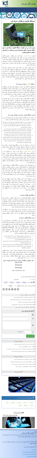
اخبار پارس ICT (18, 412)
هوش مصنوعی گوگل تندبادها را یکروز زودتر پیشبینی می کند (23, 304)
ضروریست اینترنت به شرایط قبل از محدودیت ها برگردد (24, 344)
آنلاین (19, 405)
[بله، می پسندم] (18, 285)
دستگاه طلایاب (27, 151)
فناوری (12, 402)
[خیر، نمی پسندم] (11, 285)
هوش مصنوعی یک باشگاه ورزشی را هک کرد (26, 302)
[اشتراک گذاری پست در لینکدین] (6, 289)
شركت (11, 282)
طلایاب (28, 188)
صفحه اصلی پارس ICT (9, 415)
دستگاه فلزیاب (27, 56)
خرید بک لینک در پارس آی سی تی (29, 452)
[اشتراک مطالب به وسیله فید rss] (3, 289)
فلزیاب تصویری (30, 257)
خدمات (25, 402)
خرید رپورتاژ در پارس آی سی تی (29, 454)
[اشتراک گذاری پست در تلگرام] (18, 289)
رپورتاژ (24, 282)
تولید (7, 402)
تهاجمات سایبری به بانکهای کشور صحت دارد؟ (26, 347)
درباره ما (34, 450)
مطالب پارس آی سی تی (31, 456)
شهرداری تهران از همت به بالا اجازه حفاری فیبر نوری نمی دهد (23, 364)
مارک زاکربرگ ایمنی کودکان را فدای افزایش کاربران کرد (24, 297)
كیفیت (18, 282)
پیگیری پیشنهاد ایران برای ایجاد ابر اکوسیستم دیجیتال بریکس (22, 351)
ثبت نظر (29, 336)
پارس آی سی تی (29, 4)
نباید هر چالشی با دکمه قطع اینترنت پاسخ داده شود (25, 366)
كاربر (5, 282)
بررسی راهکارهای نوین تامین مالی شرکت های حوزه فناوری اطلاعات (22, 300)
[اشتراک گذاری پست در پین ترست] (9, 289)
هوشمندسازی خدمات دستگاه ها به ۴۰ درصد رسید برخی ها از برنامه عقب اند (20, 349)
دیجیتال (25, 405)
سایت (31, 405)
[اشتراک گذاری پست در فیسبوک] (15, 289)
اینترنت (19, 402)
